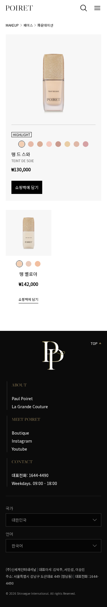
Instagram (22, 441)
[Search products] (83, 8)
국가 (9, 508)
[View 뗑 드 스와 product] (53, 82)
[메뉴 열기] (97, 8)
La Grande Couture (30, 406)
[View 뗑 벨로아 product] (28, 233)
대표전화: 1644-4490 (30, 475)
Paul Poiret (22, 398)
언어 (9, 534)
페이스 (28, 25)
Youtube (19, 449)
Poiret (19, 8)
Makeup (12, 25)
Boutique (20, 433)
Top (94, 343)
